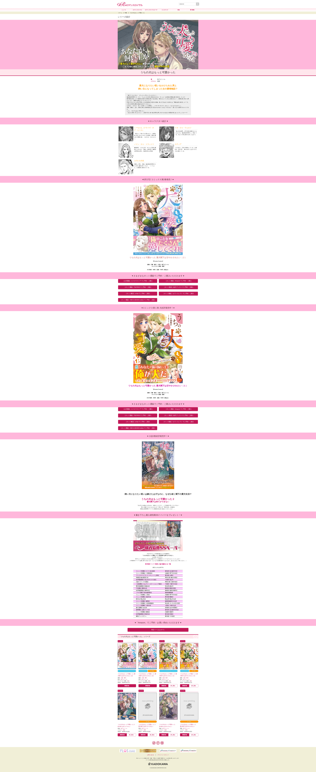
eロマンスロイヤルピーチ (151, 9)
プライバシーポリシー (163, 755)
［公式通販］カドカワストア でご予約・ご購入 (138, 281)
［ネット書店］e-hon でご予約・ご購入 (137, 293)
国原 (128, 681)
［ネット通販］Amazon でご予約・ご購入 (178, 281)
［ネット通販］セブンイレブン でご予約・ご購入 (178, 293)
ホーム (120, 12)
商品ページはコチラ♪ (158, 630)
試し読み (173, 685)
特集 (179, 9)
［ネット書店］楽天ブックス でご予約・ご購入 (178, 287)
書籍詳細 (127, 685)
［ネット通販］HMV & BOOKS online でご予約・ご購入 (137, 300)
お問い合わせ (150, 755)
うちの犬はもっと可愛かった (137, 12)
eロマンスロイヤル (137, 9)
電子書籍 (192, 9)
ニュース (124, 9)
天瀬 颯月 (123, 677)
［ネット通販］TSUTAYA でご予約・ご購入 (137, 287)
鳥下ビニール (124, 679)
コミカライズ (165, 9)
